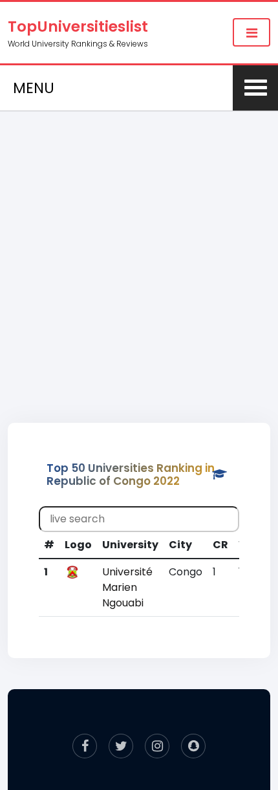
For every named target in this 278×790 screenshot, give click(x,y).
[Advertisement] (139, 253)
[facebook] (84, 746)
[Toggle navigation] (251, 32)
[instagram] (157, 746)
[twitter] (121, 746)
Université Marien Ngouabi (127, 587)
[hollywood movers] (193, 746)
